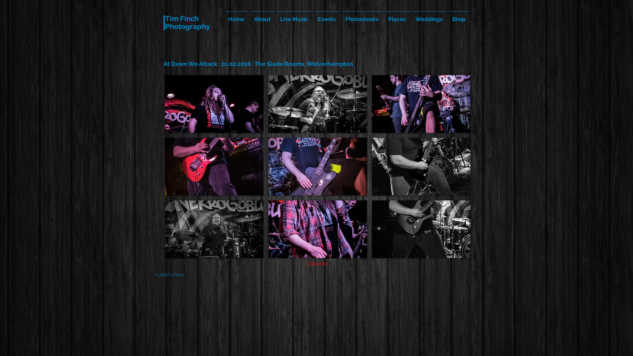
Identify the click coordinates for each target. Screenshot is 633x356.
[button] (214, 104)
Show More (317, 263)
